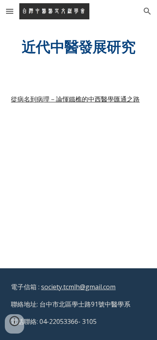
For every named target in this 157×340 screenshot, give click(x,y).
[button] (9, 11)
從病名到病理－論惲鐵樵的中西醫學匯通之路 (75, 99)
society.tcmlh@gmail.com (78, 286)
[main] (78, 46)
